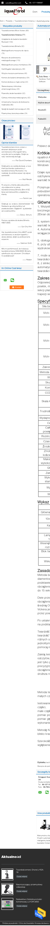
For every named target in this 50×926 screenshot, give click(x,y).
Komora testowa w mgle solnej (13, 82)
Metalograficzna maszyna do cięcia (15, 50)
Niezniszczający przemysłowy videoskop (29, 885)
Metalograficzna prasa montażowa (15, 65)
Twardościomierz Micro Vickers (13, 30)
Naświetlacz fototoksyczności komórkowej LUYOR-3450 (29, 900)
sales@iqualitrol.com (13, 3)
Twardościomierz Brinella (11, 46)
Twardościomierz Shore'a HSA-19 (30, 870)
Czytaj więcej (22, 876)
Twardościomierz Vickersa (25, 21)
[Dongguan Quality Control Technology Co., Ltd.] (15, 11)
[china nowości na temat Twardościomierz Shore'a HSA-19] (7, 874)
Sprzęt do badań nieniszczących (14, 109)
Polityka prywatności (10, 923)
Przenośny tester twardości (12, 93)
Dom (35, 11)
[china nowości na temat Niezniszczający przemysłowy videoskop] (7, 889)
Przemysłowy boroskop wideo (13, 113)
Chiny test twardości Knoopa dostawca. (34, 923)
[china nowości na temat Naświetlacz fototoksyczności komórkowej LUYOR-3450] (7, 903)
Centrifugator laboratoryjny (12, 69)
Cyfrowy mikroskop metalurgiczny (14, 98)
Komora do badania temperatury (14, 78)
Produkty (9, 21)
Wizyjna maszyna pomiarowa (13, 73)
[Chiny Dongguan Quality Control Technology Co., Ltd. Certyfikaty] (8, 132)
